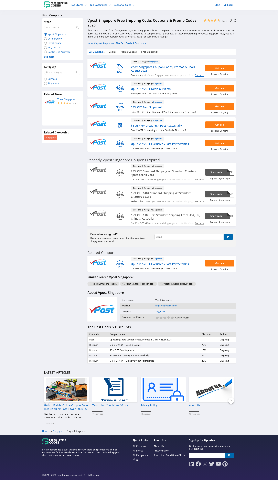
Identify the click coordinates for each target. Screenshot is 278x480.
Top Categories (98, 5)
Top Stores (77, 5)
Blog (217, 5)
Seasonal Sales (122, 5)
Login (230, 5)
